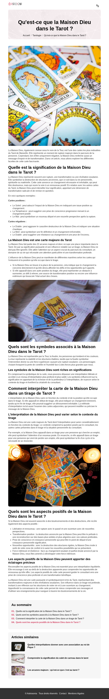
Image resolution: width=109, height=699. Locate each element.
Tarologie (37, 35)
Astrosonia (32, 693)
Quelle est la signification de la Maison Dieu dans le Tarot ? (41, 611)
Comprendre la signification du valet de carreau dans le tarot (58, 658)
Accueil (26, 35)
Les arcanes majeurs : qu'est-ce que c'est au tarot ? (53, 670)
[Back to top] (101, 691)
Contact (62, 693)
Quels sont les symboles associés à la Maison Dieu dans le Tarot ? (45, 615)
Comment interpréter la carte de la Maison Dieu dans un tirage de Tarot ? (47, 618)
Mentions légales (76, 693)
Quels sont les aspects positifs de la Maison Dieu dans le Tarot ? (45, 622)
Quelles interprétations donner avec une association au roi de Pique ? (58, 646)
